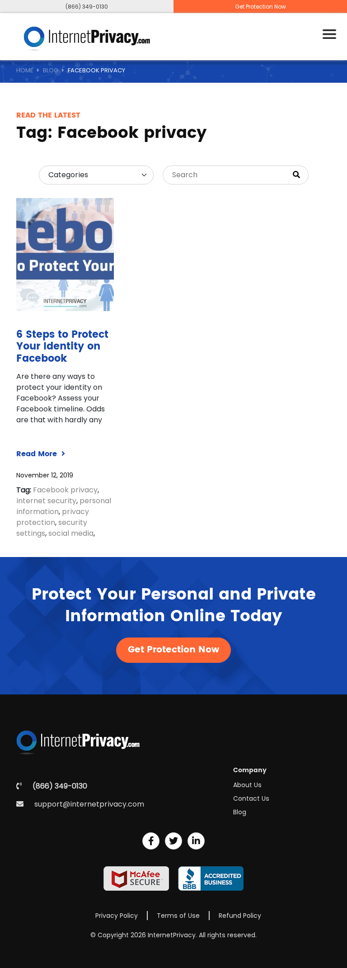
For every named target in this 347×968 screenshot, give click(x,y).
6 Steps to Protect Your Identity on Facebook (62, 346)
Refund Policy (240, 915)
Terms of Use (178, 915)
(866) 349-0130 (87, 6)
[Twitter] (173, 841)
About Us (247, 784)
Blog (50, 70)
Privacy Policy (116, 915)
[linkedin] (196, 841)
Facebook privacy (65, 490)
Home (24, 70)
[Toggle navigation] (329, 34)
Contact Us (251, 798)
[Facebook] (150, 841)
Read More (37, 454)
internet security (46, 501)
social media (71, 533)
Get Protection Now (260, 6)
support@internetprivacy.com (89, 804)
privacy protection (52, 517)
